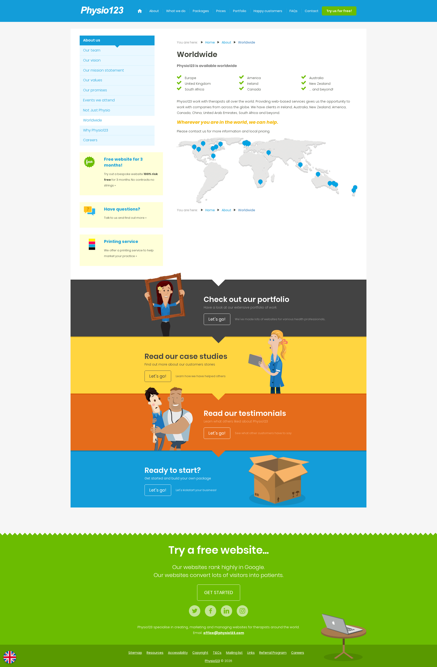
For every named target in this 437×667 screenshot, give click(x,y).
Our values (92, 80)
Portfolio (239, 11)
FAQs (293, 11)
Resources (155, 652)
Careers (90, 140)
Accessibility (178, 652)
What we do (175, 11)
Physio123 (212, 661)
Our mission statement (103, 70)
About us (91, 40)
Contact (311, 11)
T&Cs (217, 652)
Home (210, 42)
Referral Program (273, 652)
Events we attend (99, 100)
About (154, 11)
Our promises (95, 90)
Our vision (92, 60)
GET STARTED (218, 592)
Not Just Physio (96, 110)
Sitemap (135, 652)
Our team (91, 50)
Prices (221, 11)
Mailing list (234, 652)
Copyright (200, 652)
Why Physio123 (95, 130)
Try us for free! (339, 11)
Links (251, 652)
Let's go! (217, 319)
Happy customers (268, 11)
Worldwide (92, 120)
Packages (201, 11)
